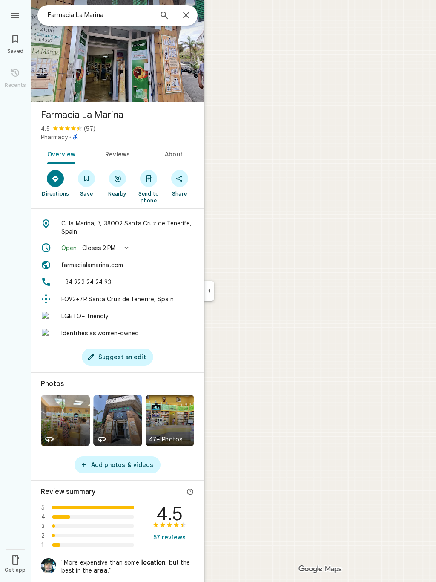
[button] (117, 247)
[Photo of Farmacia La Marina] (117, 51)
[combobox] (100, 15)
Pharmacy (54, 137)
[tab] (60, 153)
